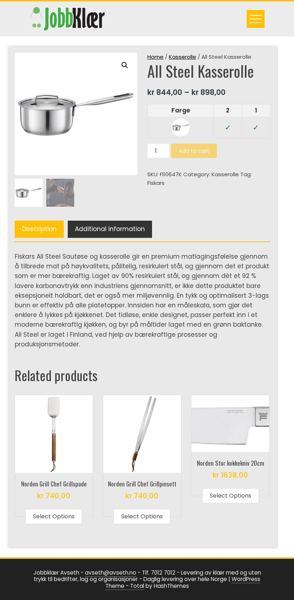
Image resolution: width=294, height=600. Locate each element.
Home (155, 57)
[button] (124, 65)
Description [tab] (39, 229)
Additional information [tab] (110, 229)
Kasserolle (182, 57)
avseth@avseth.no (110, 572)
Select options (54, 516)
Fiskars (156, 183)
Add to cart (194, 151)
